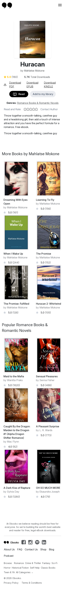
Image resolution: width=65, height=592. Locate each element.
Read (21, 94)
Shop (43, 549)
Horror (7, 567)
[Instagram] (30, 543)
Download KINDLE (50, 84)
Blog (51, 549)
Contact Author (49, 109)
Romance (19, 563)
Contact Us (31, 549)
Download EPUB (32, 84)
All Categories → (24, 572)
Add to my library (43, 94)
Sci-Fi (54, 563)
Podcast (8, 555)
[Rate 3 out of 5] (30, 109)
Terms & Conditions (32, 582)
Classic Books (48, 567)
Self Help (35, 567)
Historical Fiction (20, 567)
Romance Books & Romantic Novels (38, 102)
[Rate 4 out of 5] (33, 109)
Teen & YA (9, 572)
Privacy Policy (11, 582)
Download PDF (15, 84)
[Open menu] (59, 5)
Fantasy (46, 563)
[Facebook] (23, 543)
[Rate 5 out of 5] (36, 109)
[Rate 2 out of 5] (28, 109)
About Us (9, 549)
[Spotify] (37, 543)
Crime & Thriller (33, 563)
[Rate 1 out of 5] (25, 109)
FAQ (19, 549)
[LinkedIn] (44, 543)
